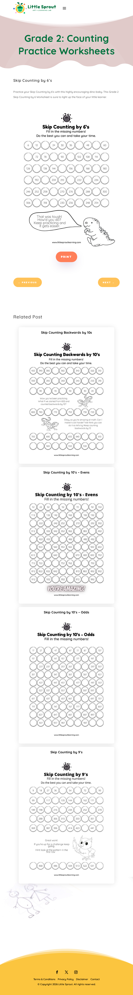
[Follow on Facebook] (57, 972)
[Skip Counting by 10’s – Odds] (66, 737)
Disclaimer (82, 979)
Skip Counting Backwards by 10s (66, 332)
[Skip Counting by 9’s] (66, 877)
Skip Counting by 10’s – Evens (66, 472)
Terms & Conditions (44, 979)
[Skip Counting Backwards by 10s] (66, 458)
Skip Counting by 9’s (66, 752)
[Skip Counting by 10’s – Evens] (66, 597)
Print (66, 256)
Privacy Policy (66, 979)
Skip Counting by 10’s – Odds (66, 612)
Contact (95, 979)
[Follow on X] (66, 972)
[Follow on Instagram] (76, 972)
